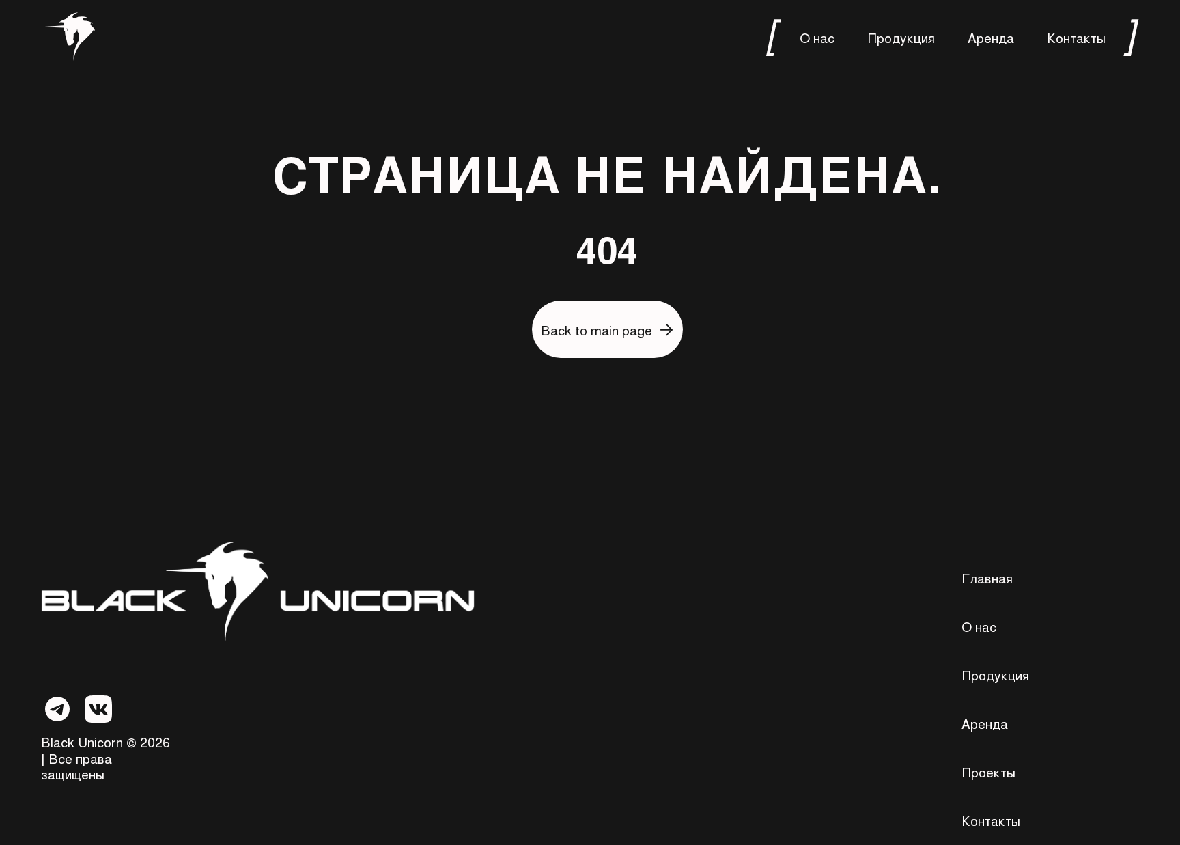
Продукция (901, 37)
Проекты (988, 771)
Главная (987, 577)
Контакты (1076, 37)
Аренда (991, 37)
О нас (817, 37)
